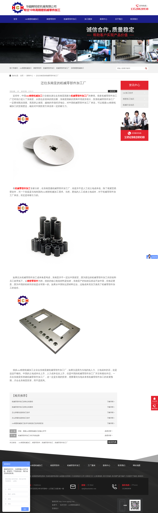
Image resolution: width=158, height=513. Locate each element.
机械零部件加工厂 (62, 68)
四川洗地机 (107, 476)
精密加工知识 (128, 99)
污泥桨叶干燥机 (131, 476)
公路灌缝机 (98, 476)
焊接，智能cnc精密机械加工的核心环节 (32, 431)
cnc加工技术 (128, 93)
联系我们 (134, 19)
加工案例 (88, 19)
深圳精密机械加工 (77, 68)
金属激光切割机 (65, 476)
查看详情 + (109, 431)
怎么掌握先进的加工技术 (21, 412)
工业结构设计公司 (78, 476)
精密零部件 (51, 19)
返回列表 (112, 91)
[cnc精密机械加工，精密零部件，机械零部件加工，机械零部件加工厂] (35, 8)
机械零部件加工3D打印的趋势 (29, 435)
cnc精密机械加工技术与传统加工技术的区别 (27, 423)
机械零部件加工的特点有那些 (22, 401)
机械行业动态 (128, 105)
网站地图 (136, 465)
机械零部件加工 (70, 19)
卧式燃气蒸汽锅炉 (118, 476)
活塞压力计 (89, 476)
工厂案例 (91, 465)
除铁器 (140, 476)
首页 (15, 19)
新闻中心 (103, 19)
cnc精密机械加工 (32, 19)
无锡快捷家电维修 (52, 476)
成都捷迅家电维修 (38, 476)
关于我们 (118, 19)
